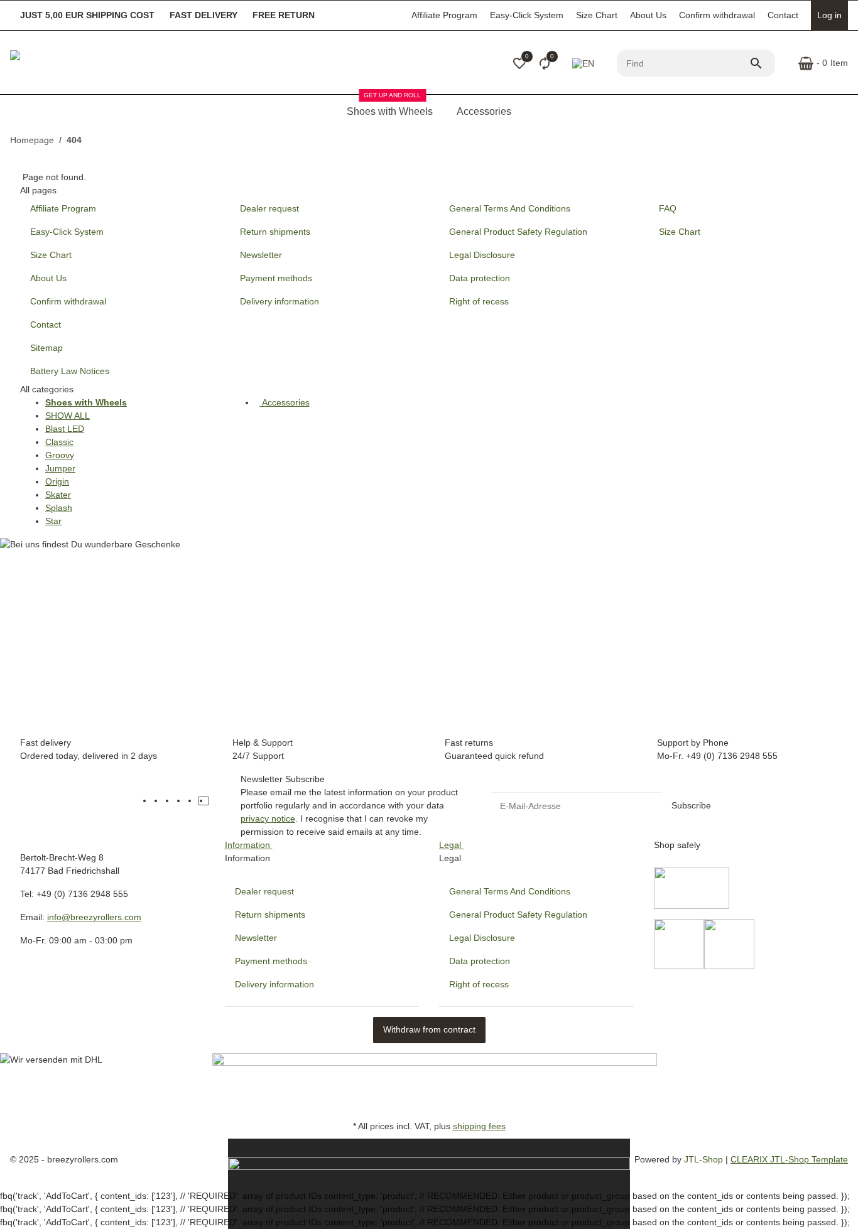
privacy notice (268, 818)
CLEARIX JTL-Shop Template (789, 1159)
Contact (783, 15)
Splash (58, 508)
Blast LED (64, 429)
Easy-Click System (526, 15)
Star (53, 521)
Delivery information (274, 984)
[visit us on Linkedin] (214, 801)
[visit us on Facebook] (158, 801)
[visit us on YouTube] (169, 801)
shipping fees (479, 1126)
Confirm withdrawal (717, 15)
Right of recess (479, 984)
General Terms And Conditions (509, 891)
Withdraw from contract (429, 1029)
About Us (648, 15)
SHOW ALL (67, 416)
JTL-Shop (704, 1159)
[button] (519, 63)
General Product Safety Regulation (518, 915)
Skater (58, 495)
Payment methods (271, 961)
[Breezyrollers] (98, 63)
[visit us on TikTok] (203, 801)
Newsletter (256, 938)
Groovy (59, 455)
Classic (59, 442)
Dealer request (264, 891)
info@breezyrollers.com (94, 917)
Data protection (479, 961)
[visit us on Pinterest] (181, 801)
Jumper (60, 468)
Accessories (285, 402)
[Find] (762, 63)
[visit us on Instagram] (192, 801)
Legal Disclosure (482, 938)
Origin (57, 481)
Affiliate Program (444, 15)
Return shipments (270, 915)
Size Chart (596, 15)
